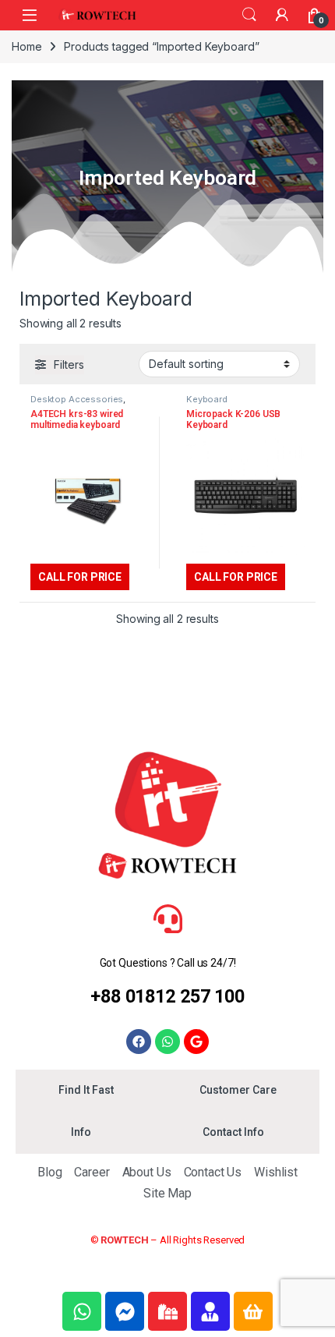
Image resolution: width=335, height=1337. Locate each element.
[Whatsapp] (167, 1041)
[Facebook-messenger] (124, 1311)
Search (249, 14)
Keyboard (206, 399)
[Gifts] (167, 1311)
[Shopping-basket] (253, 1311)
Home (26, 46)
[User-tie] (210, 1311)
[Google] (196, 1041)
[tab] (86, 1091)
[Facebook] (138, 1041)
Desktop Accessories (76, 399)
